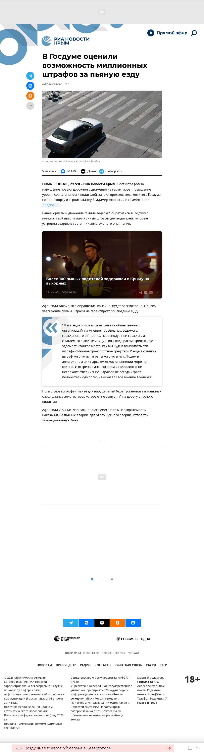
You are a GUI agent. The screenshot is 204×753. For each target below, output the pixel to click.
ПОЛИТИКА (73, 653)
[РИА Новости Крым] (65, 41)
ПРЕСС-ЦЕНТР (66, 665)
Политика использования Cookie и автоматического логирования (28, 709)
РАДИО (85, 665)
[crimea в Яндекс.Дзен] (102, 623)
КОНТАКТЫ (103, 665)
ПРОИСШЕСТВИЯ (113, 653)
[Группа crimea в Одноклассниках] (117, 623)
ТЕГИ (163, 665)
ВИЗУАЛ (133, 653)
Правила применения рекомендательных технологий (33, 726)
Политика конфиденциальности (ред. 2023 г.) (34, 717)
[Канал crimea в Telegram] (70, 623)
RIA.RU (151, 665)
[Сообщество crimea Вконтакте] (86, 623)
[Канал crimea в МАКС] (133, 623)
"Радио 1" (50, 205)
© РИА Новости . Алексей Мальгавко (60, 161)
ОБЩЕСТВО (91, 653)
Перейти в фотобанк (90, 161)
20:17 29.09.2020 (52, 83)
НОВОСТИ (44, 665)
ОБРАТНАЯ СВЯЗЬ (128, 665)
